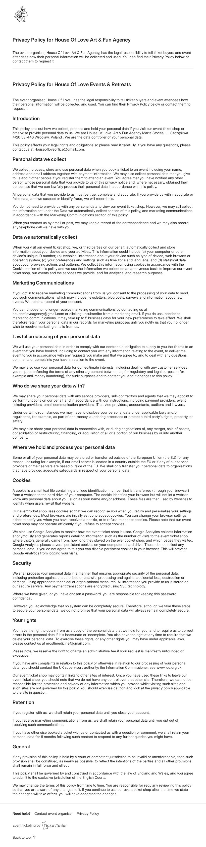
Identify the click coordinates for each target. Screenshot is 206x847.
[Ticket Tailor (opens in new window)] (54, 825)
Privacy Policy (88, 813)
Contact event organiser (53, 813)
